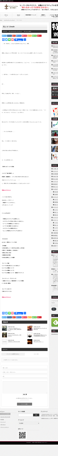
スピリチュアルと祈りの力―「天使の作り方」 (14, 335)
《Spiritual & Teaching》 (45, 414)
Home (1, 20)
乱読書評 (54, 245)
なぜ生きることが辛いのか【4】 (14, 341)
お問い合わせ (3, 424)
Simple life (56, 191)
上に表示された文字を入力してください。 (24, 398)
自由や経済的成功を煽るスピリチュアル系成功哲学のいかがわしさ (40, 335)
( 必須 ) (5, 367)
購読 (54, 309)
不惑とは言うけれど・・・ (39, 341)
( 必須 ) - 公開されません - (9, 372)
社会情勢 (56, 194)
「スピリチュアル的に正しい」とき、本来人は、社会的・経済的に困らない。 (14, 329)
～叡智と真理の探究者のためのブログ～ (40, 442)
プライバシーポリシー (5, 427)
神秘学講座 (55, 184)
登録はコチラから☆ (6, 190)
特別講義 (2, 419)
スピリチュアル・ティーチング (9, 20)
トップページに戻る (5, 413)
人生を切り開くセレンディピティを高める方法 (40, 329)
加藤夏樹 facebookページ (46, 418)
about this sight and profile (5, 416)
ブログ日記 (55, 189)
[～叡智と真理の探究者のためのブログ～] (11, 9)
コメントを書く (28, 31)
